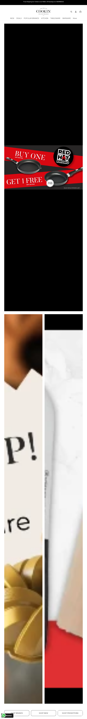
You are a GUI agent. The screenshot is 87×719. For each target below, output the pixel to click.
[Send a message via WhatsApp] (3, 715)
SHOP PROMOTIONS (70, 713)
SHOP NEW (43, 713)
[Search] (71, 11)
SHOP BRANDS (17, 713)
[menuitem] (75, 18)
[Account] (75, 11)
